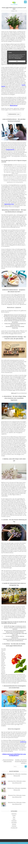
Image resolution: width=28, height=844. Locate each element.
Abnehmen (14, 813)
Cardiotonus (23, 741)
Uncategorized (14, 827)
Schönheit (14, 826)
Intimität (14, 824)
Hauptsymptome (10, 149)
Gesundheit (14, 822)
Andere (14, 815)
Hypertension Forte (9, 204)
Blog (14, 817)
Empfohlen (14, 820)
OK (17, 61)
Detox (14, 819)
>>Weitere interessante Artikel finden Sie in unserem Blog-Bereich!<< (14, 754)
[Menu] (25, 2)
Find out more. (18, 58)
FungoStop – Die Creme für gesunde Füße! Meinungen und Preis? (21, 761)
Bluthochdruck (13, 105)
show (18, 114)
